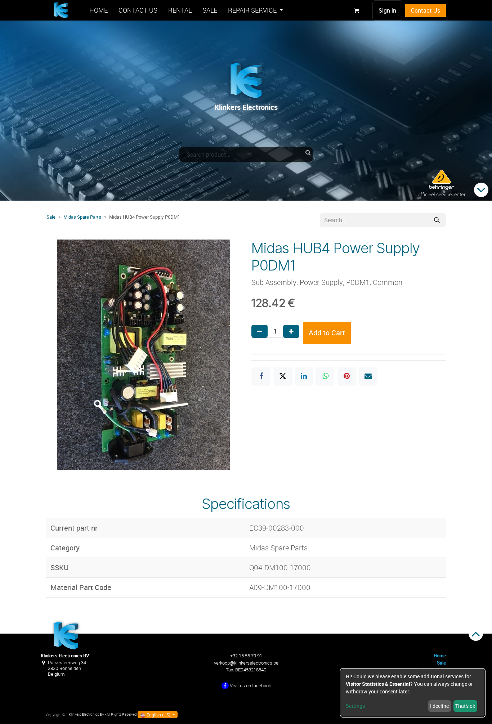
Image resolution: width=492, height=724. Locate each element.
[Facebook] (261, 376)
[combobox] (246, 154)
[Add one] (291, 331)
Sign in (387, 10)
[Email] (368, 376)
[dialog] (413, 693)
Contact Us (425, 10)
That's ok (465, 705)
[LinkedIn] (304, 376)
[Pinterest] (346, 376)
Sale (50, 217)
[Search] (437, 220)
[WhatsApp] (325, 376)
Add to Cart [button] (327, 333)
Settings (355, 705)
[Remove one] (259, 331)
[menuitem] (98, 10)
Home (440, 655)
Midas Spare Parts (82, 217)
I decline (439, 705)
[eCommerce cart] (356, 10)
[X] (282, 376)
